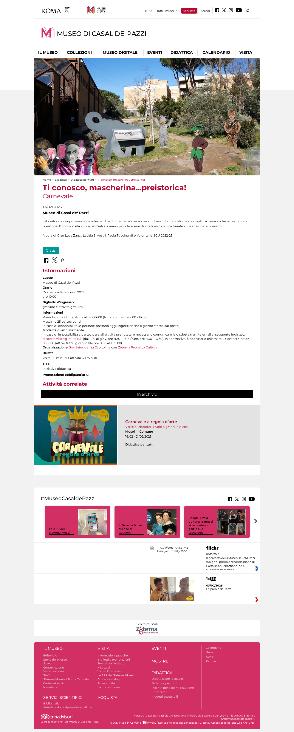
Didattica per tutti (82, 179)
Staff (46, 675)
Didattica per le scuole (167, 678)
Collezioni (79, 52)
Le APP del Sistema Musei (59, 530)
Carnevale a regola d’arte (151, 421)
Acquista (189, 10)
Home (47, 179)
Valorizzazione (53, 671)
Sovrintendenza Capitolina (89, 347)
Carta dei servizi (54, 683)
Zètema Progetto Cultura (137, 347)
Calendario (216, 52)
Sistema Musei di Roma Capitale (66, 679)
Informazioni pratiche (112, 655)
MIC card (103, 667)
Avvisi (210, 656)
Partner (211, 661)
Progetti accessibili (165, 696)
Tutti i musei (165, 10)
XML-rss (249, 722)
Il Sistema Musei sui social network (130, 528)
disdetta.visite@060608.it (62, 339)
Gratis (51, 250)
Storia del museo (55, 659)
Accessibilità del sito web (226, 722)
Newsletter (51, 687)
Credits (204, 722)
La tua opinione (108, 687)
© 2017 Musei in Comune (125, 722)
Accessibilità (106, 683)
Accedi (205, 10)
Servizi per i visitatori (111, 663)
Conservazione (53, 667)
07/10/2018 (230, 562)
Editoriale (50, 655)
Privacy (151, 722)
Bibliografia (51, 703)
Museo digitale (120, 52)
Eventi (154, 52)
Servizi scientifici (62, 698)
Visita (245, 52)
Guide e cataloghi (109, 679)
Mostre (160, 661)
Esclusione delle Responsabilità (178, 722)
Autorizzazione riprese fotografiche (67, 707)
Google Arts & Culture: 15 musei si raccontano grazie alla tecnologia (201, 525)
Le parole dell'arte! (219, 589)
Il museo (48, 52)
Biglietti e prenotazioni (113, 659)
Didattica (181, 52)
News (210, 652)
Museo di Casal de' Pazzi (101, 34)
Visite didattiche (109, 671)
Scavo (47, 663)
